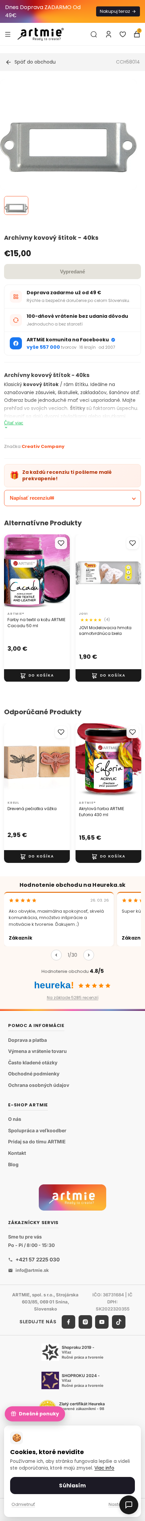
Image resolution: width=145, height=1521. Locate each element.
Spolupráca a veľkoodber (37, 1130)
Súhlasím (72, 1485)
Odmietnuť (23, 1504)
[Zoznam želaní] (122, 34)
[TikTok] (118, 1322)
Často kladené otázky (32, 1062)
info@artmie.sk (32, 1270)
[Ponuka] (8, 34)
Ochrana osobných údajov (38, 1085)
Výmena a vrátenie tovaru (37, 1051)
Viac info (104, 1468)
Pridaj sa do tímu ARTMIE (37, 1142)
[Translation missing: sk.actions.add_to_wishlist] (61, 543)
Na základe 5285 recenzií (72, 997)
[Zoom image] (68, 147)
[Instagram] (85, 1322)
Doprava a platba (27, 1040)
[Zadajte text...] (93, 34)
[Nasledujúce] (88, 955)
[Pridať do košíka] (37, 675)
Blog (13, 1164)
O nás (14, 1119)
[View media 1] (16, 205)
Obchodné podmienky (33, 1074)
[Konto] (108, 34)
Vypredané (72, 271)
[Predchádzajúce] (56, 955)
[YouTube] (102, 1322)
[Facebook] (68, 1322)
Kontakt (17, 1153)
